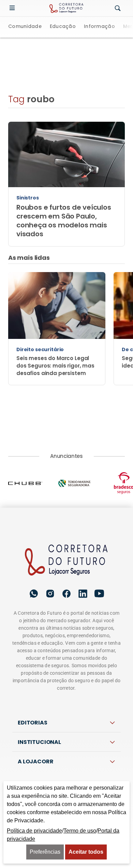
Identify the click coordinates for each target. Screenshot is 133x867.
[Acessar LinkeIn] (83, 551)
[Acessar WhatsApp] (34, 551)
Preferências (45, 852)
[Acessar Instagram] (50, 551)
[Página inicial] (66, 518)
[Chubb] (32, 441)
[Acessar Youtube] (99, 551)
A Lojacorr (35, 719)
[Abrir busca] (117, 8)
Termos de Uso (99, 746)
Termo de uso (79, 831)
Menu (13, 8)
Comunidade (25, 27)
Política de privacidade (43, 746)
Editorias (32, 680)
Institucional (39, 700)
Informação (99, 27)
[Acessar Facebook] (66, 551)
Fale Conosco (66, 761)
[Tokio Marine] (81, 441)
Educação (63, 27)
